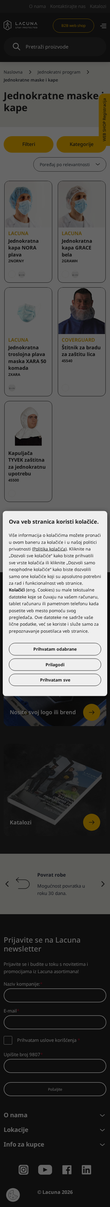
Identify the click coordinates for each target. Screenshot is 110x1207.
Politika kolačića (49, 549)
